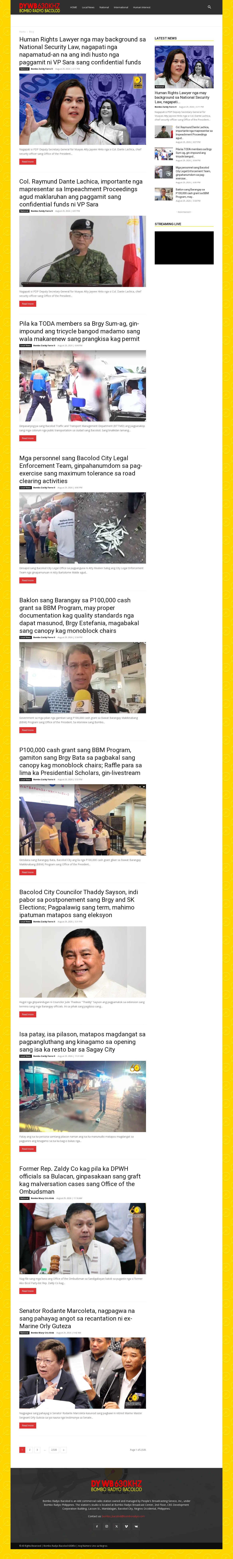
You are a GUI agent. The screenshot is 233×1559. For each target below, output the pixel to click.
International (121, 7)
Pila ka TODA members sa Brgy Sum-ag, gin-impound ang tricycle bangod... (194, 153)
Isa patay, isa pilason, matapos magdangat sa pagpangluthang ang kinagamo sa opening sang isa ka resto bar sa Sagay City (82, 1041)
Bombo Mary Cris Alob (42, 1198)
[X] (116, 1526)
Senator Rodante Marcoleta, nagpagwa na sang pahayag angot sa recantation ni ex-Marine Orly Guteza (77, 1318)
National (104, 7)
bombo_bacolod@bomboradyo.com (123, 1516)
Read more (27, 161)
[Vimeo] (126, 1526)
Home (22, 31)
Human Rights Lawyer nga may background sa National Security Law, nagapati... (182, 97)
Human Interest (141, 7)
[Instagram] (106, 1526)
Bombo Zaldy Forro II (42, 68)
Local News (88, 7)
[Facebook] (96, 1526)
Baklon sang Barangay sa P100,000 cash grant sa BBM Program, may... (192, 193)
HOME (73, 7)
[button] (209, 7)
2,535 (54, 1449)
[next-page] (64, 1450)
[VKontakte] (136, 1526)
